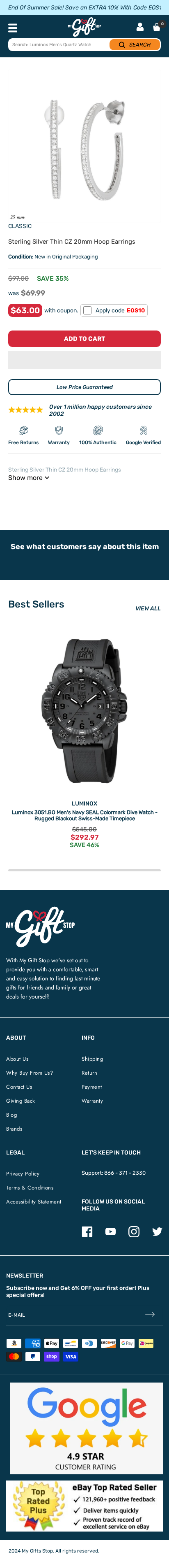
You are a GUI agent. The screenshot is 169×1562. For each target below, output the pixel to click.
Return (89, 1073)
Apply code (120, 310)
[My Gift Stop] (40, 909)
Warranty (92, 1101)
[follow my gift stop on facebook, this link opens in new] (87, 1235)
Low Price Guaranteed (85, 387)
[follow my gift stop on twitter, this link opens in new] (157, 1235)
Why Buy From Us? (29, 1073)
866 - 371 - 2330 (125, 1173)
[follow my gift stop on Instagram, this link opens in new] (133, 1235)
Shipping (92, 1059)
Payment (92, 1087)
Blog (11, 1115)
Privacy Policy (22, 1174)
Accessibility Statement (34, 1202)
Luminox (84, 803)
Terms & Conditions (29, 1188)
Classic (20, 226)
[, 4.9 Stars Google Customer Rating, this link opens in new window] (86, 1428)
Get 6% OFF (75, 1288)
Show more (25, 478)
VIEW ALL (148, 608)
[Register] (150, 1315)
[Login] (140, 28)
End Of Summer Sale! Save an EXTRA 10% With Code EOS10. (87, 7)
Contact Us (19, 1087)
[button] (84, 360)
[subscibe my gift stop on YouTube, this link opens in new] (110, 1235)
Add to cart (84, 338)
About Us (17, 1059)
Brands (14, 1129)
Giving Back (20, 1101)
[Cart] (157, 27)
